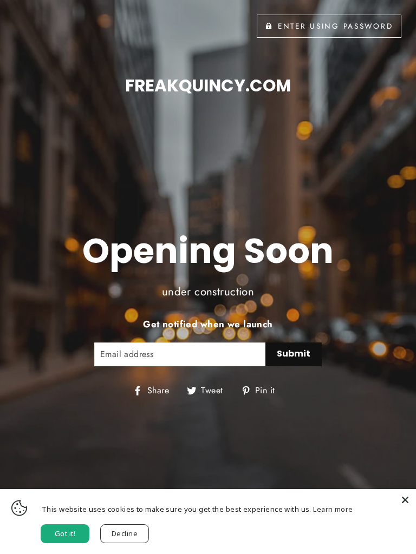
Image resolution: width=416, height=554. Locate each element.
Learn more (333, 509)
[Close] (405, 499)
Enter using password (335, 26)
